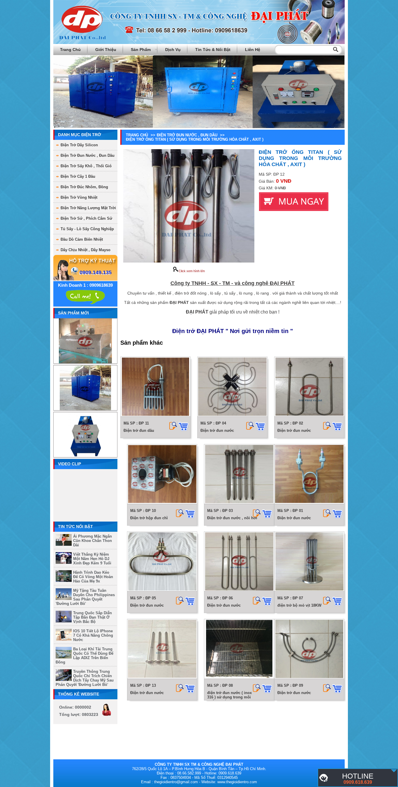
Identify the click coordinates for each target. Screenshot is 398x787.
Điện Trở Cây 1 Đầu (78, 176)
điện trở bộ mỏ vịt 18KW (299, 605)
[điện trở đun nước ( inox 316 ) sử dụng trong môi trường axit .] (239, 649)
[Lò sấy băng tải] (85, 344)
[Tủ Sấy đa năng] (85, 391)
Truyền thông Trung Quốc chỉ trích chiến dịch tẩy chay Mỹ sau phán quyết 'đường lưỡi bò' (85, 678)
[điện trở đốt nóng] (394, 770)
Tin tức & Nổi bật (212, 49)
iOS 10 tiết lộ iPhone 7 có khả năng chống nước (93, 635)
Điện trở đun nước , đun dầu (88, 155)
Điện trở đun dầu (139, 430)
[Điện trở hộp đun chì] (162, 474)
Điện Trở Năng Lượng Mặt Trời (88, 208)
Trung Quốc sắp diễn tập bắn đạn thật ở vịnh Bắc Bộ (92, 617)
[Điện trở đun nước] (232, 387)
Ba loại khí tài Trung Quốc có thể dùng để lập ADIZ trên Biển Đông (84, 655)
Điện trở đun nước (217, 430)
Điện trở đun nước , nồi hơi (232, 518)
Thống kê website (78, 694)
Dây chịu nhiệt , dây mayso (85, 250)
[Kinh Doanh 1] (85, 296)
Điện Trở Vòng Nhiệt (79, 197)
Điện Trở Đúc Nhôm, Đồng (84, 187)
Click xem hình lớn (192, 271)
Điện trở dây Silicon (79, 145)
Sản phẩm (141, 49)
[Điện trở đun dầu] (155, 387)
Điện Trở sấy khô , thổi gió (86, 166)
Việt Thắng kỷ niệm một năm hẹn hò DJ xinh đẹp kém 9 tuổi (92, 558)
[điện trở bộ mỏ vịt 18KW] (309, 561)
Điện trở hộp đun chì (149, 518)
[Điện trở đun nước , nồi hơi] (239, 474)
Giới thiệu (105, 49)
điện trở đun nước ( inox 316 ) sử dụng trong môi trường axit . (229, 697)
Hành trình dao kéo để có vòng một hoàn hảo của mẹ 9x (93, 576)
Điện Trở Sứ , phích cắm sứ (86, 218)
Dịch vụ (173, 49)
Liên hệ (252, 49)
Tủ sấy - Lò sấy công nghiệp (87, 229)
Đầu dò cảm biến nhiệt (82, 239)
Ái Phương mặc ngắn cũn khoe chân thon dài (92, 540)
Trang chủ (70, 49)
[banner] (199, 43)
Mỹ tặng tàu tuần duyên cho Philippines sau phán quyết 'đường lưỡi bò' (85, 597)
